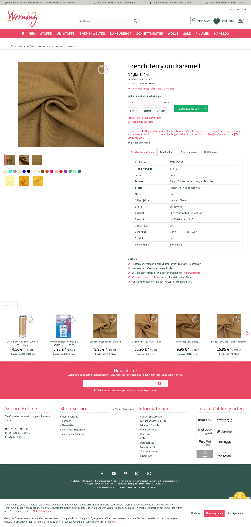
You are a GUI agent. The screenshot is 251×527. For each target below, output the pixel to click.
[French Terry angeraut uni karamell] (229, 326)
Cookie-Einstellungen (151, 416)
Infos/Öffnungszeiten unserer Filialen (172, 2)
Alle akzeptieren (214, 513)
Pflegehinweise (189, 152)
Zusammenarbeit (149, 451)
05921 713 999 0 (238, 2)
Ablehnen (196, 513)
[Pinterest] (125, 473)
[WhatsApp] (149, 473)
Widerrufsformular (124, 409)
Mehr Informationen (43, 511)
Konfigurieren (235, 513)
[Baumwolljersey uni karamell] (146, 326)
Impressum (146, 455)
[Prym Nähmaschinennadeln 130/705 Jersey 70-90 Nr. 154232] (64, 326)
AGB (142, 438)
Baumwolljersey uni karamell (146, 341)
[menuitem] (236, 9)
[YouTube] (113, 473)
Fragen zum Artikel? (141, 142)
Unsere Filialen (148, 429)
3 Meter (161, 110)
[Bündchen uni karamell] (187, 326)
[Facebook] (102, 473)
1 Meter (133, 110)
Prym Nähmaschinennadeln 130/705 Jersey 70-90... (64, 343)
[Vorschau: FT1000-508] (10, 160)
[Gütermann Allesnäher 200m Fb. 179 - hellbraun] (22, 326)
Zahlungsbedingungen (74, 434)
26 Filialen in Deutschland (145, 277)
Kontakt (66, 420)
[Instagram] (137, 473)
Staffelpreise (210, 152)
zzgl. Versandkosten (146, 83)
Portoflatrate (193, 272)
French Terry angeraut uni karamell (228, 341)
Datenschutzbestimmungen (113, 390)
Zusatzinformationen (142, 152)
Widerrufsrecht (148, 447)
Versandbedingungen (73, 429)
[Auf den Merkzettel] (30, 319)
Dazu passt (9, 305)
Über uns (145, 434)
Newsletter (68, 425)
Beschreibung (167, 152)
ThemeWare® (151, 487)
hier (113, 521)
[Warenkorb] (241, 21)
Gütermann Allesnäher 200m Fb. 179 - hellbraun (23, 343)
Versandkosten (117, 481)
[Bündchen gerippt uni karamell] (105, 326)
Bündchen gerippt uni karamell (105, 341)
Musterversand (70, 416)
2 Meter (147, 110)
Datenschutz (147, 442)
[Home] (23, 33)
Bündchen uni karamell (187, 341)
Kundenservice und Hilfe (153, 420)
